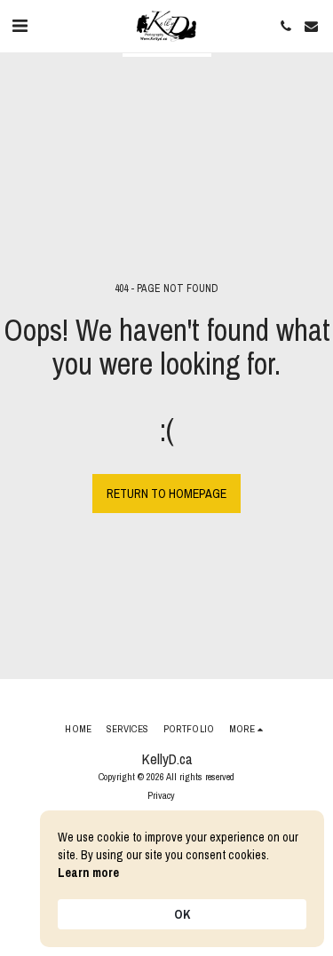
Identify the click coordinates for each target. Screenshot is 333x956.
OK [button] (182, 914)
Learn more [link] (88, 873)
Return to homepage (166, 494)
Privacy (161, 795)
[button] (19, 25)
